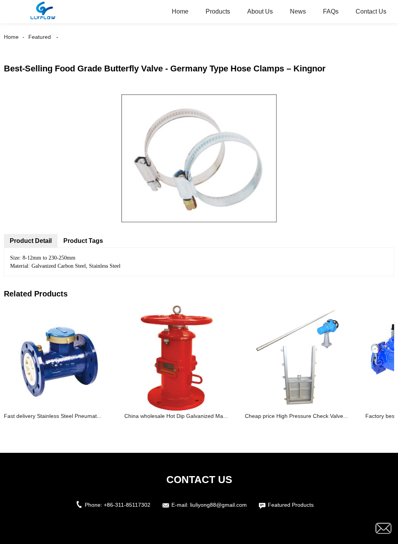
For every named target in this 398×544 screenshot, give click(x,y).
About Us (260, 11)
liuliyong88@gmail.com (218, 505)
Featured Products (291, 505)
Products (218, 11)
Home (180, 11)
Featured (39, 37)
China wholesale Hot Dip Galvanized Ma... (176, 416)
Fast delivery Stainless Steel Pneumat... (52, 416)
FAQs (331, 11)
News (298, 11)
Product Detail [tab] (31, 240)
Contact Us (371, 11)
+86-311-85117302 (127, 505)
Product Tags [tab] (83, 240)
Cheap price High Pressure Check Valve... (296, 416)
